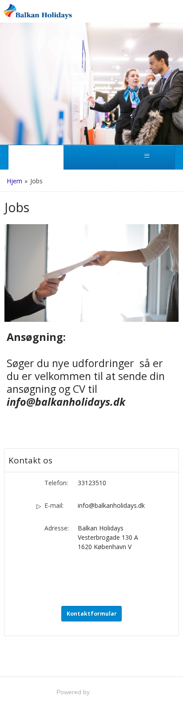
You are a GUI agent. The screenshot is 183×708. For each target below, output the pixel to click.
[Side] (36, 157)
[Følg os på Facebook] (82, 572)
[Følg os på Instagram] (100, 572)
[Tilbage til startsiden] (38, 11)
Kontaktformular (92, 613)
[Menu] (147, 157)
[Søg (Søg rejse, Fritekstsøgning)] (91, 157)
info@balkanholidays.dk (111, 505)
